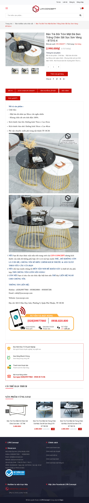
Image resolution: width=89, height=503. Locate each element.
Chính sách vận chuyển (53, 451)
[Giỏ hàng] (81, 8)
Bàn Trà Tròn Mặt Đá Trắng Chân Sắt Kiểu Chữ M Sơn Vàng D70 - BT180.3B (44, 423)
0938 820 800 (23, 489)
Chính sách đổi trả (51, 455)
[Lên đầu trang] (84, 496)
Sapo (61, 500)
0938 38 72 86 (39, 377)
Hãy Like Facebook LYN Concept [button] (62, 484)
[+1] (64, 79)
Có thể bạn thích (16, 386)
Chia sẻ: (48, 79)
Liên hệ (65, 2)
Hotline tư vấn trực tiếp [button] (18, 484)
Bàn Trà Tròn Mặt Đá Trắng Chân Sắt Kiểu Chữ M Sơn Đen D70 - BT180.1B (71, 423)
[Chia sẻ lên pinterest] (60, 79)
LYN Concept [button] (13, 443)
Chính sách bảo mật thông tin (55, 463)
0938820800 (26, 454)
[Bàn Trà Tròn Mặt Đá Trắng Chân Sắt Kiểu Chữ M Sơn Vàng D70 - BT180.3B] (44, 410)
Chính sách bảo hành (52, 459)
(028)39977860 (27, 377)
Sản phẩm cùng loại (18, 397)
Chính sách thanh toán (53, 447)
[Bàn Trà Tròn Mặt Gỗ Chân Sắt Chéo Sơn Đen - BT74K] (17, 410)
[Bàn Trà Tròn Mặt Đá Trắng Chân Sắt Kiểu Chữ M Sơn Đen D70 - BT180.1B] (72, 410)
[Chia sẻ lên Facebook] (53, 79)
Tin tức (58, 2)
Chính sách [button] (53, 443)
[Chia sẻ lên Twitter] (57, 79)
